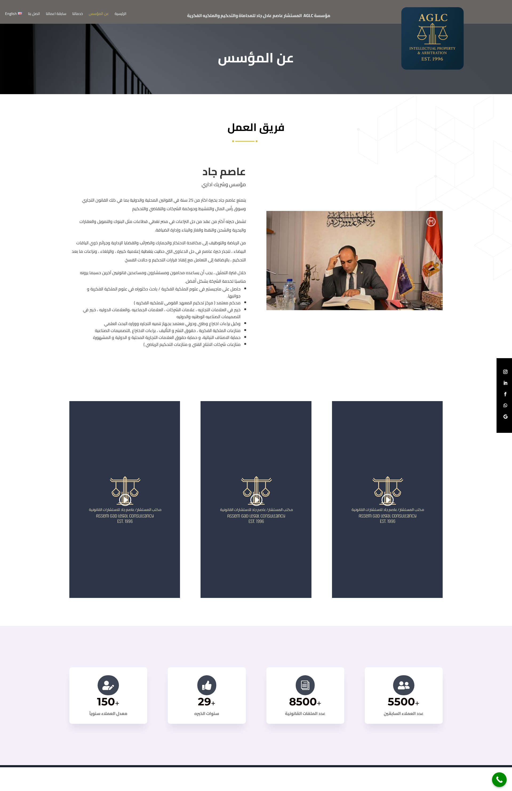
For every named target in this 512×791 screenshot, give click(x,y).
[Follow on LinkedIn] (505, 383)
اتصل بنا (34, 14)
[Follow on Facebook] (505, 394)
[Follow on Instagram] (505, 371)
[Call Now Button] (499, 779)
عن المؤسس (99, 14)
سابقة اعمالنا (56, 14)
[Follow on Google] (505, 416)
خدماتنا (77, 14)
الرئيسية (120, 14)
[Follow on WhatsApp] (505, 405)
